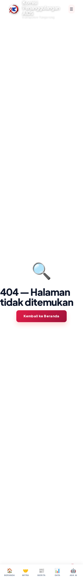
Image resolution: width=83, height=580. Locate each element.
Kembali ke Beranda (41, 316)
